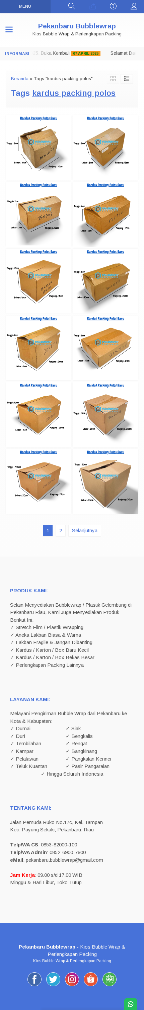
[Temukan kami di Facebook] (34, 986)
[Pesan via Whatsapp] (92, 6)
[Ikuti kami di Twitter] (53, 986)
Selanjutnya (84, 530)
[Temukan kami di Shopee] (90, 986)
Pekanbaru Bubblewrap (77, 26)
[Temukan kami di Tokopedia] (109, 986)
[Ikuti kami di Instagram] (72, 986)
